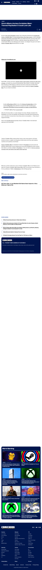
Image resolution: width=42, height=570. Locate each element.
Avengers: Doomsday (18, 543)
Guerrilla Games (10, 120)
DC (1, 538)
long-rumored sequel (23, 37)
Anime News (17, 549)
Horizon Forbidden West (6, 37)
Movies (17, 1)
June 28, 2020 (19, 109)
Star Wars (30, 552)
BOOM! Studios (4, 543)
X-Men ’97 (30, 538)
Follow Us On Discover (7, 177)
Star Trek (29, 553)
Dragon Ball (17, 550)
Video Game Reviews (5, 550)
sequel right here (23, 149)
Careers (22, 564)
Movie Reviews (17, 535)
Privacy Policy (32, 250)
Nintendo (2, 552)
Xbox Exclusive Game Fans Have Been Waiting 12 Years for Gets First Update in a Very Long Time (11, 516)
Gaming (24, 1)
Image (2, 540)
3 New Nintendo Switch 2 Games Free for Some (14, 232)
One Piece (16, 558)
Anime (28, 1)
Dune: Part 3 (17, 541)
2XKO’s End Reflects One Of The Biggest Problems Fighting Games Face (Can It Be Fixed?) (29, 516)
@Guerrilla (9, 105)
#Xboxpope (6, 107)
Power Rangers (30, 555)
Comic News (3, 533)
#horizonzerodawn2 (19, 107)
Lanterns (29, 541)
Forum (19, 3)
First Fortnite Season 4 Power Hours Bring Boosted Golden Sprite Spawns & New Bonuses (11, 465)
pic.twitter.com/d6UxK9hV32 (30, 107)
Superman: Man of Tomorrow (20, 544)
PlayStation (19, 147)
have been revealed (5, 40)
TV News (29, 533)
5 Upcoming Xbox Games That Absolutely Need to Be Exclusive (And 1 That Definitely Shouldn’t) (30, 482)
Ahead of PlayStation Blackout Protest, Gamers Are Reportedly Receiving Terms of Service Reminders (10, 482)
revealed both (36, 35)
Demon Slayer (17, 552)
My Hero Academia (18, 557)
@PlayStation (10, 104)
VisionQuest (30, 544)
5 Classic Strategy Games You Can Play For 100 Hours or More (17, 235)
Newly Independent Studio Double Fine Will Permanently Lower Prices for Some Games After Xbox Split (30, 500)
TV (21, 1)
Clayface (16, 540)
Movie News (17, 533)
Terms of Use (22, 250)
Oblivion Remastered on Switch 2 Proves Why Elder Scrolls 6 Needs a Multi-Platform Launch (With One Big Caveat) (20, 224)
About (17, 564)
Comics (13, 1)
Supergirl (16, 536)
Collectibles (14, 3)
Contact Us (5, 564)
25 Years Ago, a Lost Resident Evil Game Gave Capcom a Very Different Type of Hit (19, 184)
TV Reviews (30, 535)
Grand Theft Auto (31, 557)
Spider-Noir (30, 536)
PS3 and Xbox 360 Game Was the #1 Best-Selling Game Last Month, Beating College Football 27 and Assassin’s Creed (21, 228)
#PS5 (14, 104)
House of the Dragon (31, 540)
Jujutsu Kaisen (17, 553)
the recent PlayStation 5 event (12, 35)
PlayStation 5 (27, 144)
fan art (2, 174)
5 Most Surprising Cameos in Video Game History (14, 220)
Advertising (12, 564)
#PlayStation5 (12, 107)
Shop (16, 561)
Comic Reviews (4, 535)
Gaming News (3, 549)
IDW (2, 541)
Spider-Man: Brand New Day (20, 538)
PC (1, 557)
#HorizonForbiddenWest (27, 104)
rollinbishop (18, 168)
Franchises (31, 547)
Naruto (16, 555)
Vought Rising (30, 543)
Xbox (2, 553)
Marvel (2, 536)
